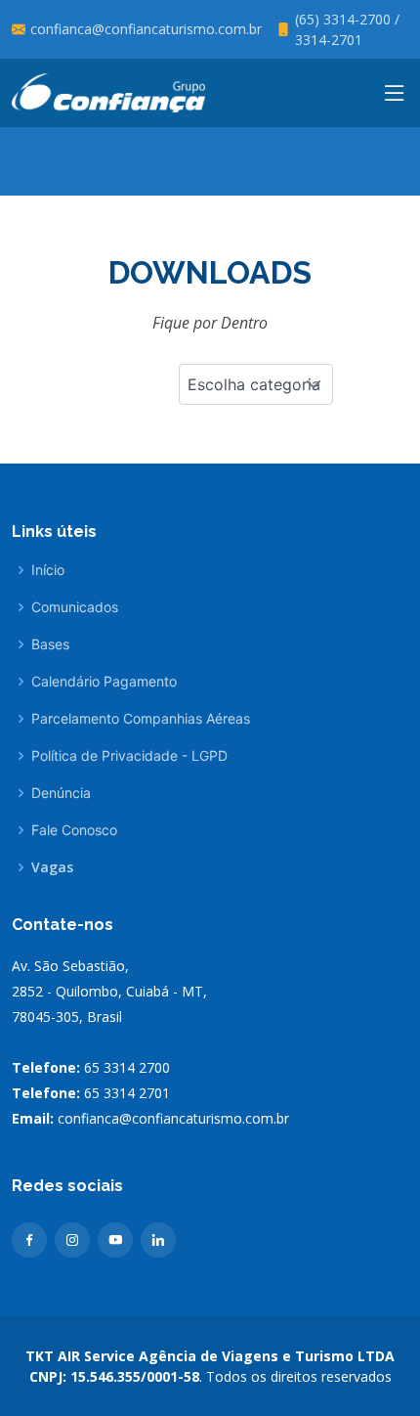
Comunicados (74, 607)
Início (47, 570)
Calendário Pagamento (104, 681)
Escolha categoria (254, 384)
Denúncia (61, 793)
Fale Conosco (74, 830)
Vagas (52, 867)
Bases (50, 644)
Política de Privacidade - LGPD (129, 756)
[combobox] (256, 384)
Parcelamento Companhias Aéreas (140, 719)
